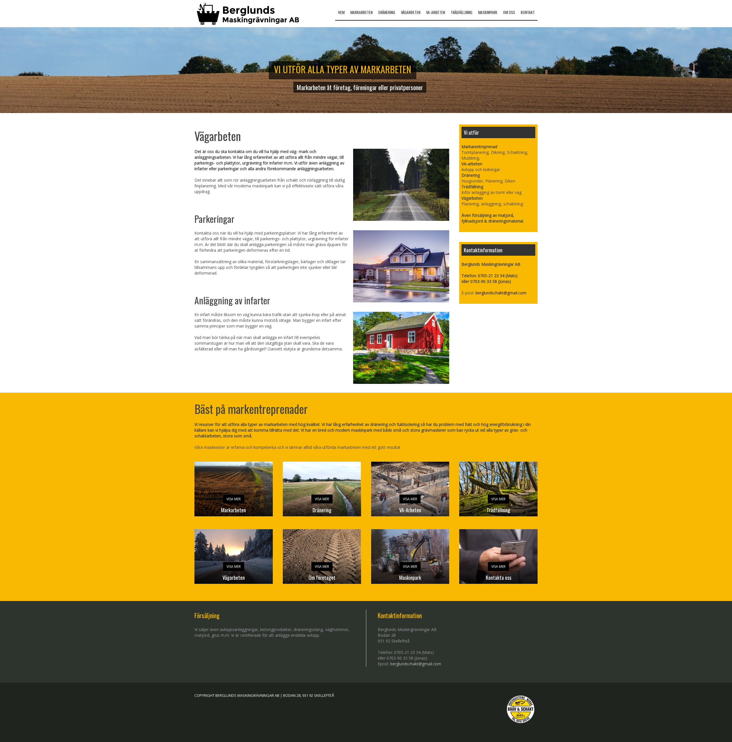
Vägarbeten (410, 12)
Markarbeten (361, 12)
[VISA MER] (322, 493)
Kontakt (528, 12)
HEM (341, 12)
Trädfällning (461, 12)
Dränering (386, 12)
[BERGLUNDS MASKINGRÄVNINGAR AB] (248, 14)
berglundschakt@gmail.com (501, 292)
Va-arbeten (435, 12)
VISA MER (233, 499)
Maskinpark (487, 12)
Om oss (509, 12)
